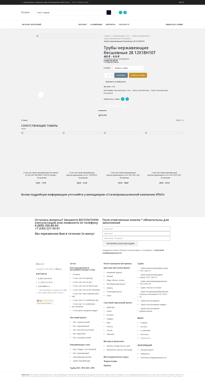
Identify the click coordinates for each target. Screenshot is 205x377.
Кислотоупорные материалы (118, 263)
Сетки (73, 263)
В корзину (121, 75)
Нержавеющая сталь (121, 36)
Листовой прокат (78, 317)
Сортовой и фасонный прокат (118, 302)
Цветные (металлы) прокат (117, 268)
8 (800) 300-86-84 (138, 12)
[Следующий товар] (168, 44)
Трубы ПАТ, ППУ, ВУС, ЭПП (82, 368)
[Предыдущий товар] (163, 44)
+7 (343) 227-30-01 (157, 12)
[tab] (102, 114)
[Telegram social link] (125, 12)
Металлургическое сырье (116, 357)
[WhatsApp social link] (120, 12)
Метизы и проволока (114, 341)
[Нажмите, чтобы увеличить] (41, 95)
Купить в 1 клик (138, 75)
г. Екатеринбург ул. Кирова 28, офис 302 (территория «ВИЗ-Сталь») (46, 2)
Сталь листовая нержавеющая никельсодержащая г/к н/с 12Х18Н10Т (81, 173)
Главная (107, 36)
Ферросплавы (110, 361)
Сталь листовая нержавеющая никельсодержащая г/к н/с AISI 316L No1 (123, 173)
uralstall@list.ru (175, 12)
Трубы (140, 263)
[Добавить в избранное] (58, 135)
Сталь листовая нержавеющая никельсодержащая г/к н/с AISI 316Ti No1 (164, 173)
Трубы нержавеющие (141, 36)
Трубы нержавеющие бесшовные (117, 38)
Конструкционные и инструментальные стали (82, 269)
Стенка (107, 68)
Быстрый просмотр (58, 146)
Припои (107, 365)
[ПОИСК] (109, 12)
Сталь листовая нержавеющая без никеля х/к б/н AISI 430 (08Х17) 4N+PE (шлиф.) (40, 173)
